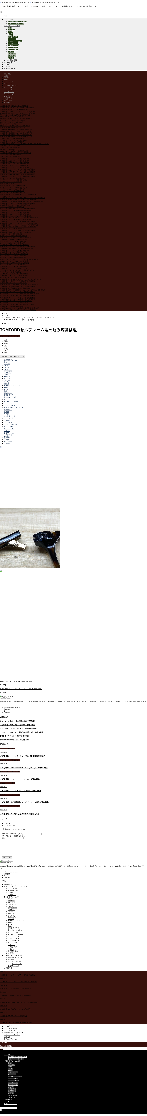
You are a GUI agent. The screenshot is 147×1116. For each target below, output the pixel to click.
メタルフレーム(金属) (11, 424)
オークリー (12, 39)
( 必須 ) (12, 834)
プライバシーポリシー (16, 23)
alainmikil (7, 364)
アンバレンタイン (10, 397)
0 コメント (8, 823)
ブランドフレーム (10, 422)
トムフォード (13, 47)
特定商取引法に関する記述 (17, 21)
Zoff (5, 391)
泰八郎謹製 (12, 56)
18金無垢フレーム (10, 360)
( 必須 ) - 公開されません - (14, 836)
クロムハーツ (13, 43)
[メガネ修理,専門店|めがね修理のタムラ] (29, 2)
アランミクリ (13, 37)
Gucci (10, 31)
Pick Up (6, 382)
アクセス (7, 66)
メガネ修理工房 (9, 62)
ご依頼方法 (8, 64)
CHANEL (11, 29)
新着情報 (7, 437)
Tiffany (10, 35)
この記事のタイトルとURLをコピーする (12, 356)
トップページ (9, 19)
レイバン (11, 52)
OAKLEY (7, 380)
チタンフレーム (9, 416)
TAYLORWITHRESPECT (13, 385)
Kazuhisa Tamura (5, 863)
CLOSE (2, 1051)
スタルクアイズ (13, 45)
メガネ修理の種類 (10, 60)
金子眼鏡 (11, 58)
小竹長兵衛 (12, 54)
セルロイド (8, 410)
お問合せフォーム (10, 68)
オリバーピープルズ (15, 41)
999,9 (10, 28)
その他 (6, 412)
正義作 (6, 439)
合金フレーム (9, 433)
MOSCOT (7, 376)
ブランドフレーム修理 (12, 26)
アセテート (8, 393)
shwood (10, 33)
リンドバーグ (13, 49)
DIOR (6, 369)
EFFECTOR (8, 371)
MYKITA (7, 378)
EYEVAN (7, 373)
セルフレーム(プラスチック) (10, 336)
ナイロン (7, 420)
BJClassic (7, 366)
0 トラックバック (10, 825)
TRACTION (8, 389)
